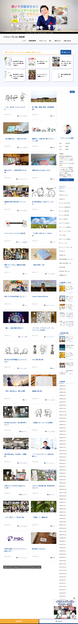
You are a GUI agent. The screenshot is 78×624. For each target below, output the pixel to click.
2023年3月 (61, 518)
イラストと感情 (23, 337)
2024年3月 (61, 479)
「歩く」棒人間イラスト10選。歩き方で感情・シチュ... (70, 314)
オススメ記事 (63, 219)
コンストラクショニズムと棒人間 (14, 233)
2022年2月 (61, 560)
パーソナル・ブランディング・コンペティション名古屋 (43, 329)
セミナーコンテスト (22, 179)
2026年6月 (61, 392)
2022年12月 (61, 528)
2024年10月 (61, 457)
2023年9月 (61, 499)
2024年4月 (61, 476)
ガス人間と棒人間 (37, 359)
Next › (34, 567)
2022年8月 (61, 541)
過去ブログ (58, 41)
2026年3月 (61, 402)
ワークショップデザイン (65, 247)
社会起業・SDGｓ (64, 271)
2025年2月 (61, 444)
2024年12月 (61, 450)
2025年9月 (61, 421)
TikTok (61, 199)
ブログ (53, 116)
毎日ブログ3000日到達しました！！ (15, 296)
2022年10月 (61, 534)
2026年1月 (61, 408)
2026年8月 (61, 385)
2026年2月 (61, 405)
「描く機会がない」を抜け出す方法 (15, 139)
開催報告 (62, 275)
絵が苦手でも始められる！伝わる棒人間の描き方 (18, 63)
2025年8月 (61, 424)
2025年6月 (61, 431)
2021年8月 (61, 580)
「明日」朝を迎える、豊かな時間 (14, 391)
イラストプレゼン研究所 (14, 36)
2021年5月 (61, 589)
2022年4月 (61, 554)
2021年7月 (61, 583)
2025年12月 (61, 411)
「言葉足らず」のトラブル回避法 (42, 422)
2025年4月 (61, 437)
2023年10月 (61, 495)
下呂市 (61, 251)
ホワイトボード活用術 (64, 239)
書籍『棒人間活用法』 (64, 263)
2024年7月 (61, 466)
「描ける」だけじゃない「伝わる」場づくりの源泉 (66, 63)
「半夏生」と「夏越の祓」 (40, 517)
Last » (39, 567)
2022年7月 (61, 544)
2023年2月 (61, 521)
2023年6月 (61, 508)
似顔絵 (61, 255)
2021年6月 (61, 586)
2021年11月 (61, 570)
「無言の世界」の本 (38, 265)
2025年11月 (61, 415)
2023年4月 (61, 515)
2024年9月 (61, 460)
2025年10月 (61, 418)
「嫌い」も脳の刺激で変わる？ (14, 328)
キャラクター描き (63, 223)
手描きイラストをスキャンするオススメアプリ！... (69, 298)
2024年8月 (61, 463)
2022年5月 (61, 550)
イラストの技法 (63, 215)
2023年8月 (61, 502)
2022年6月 (61, 547)
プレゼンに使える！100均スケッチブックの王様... (70, 306)
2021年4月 (61, 593)
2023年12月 (61, 489)
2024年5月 (61, 473)
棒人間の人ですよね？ (39, 549)
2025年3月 (61, 440)
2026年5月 (61, 395)
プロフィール (42, 41)
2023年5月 (61, 512)
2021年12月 (61, 567)
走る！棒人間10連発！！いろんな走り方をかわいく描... (70, 323)
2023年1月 (61, 525)
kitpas (61, 191)
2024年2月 (61, 483)
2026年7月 (61, 389)
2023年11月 (61, 492)
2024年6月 (61, 470)
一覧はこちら (66, 52)
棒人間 (53, 147)
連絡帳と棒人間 (37, 391)
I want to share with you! (40, 296)
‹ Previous (15, 567)
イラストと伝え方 (23, 116)
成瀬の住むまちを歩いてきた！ (41, 170)
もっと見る (66, 179)
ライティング (63, 243)
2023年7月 (61, 505)
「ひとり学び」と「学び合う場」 (14, 517)
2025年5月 (61, 434)
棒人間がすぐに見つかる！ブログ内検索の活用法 (18, 76)
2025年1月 (61, 447)
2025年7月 (61, 427)
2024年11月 (61, 453)
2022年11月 (61, 531)
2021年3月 (61, 596)
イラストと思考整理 (22, 242)
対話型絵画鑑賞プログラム (65, 259)
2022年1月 (61, 563)
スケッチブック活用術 (64, 227)
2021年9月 (61, 576)
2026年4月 (61, 398)
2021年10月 (61, 573)
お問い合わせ (67, 41)
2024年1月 (61, 486)
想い (50, 41)
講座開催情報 (32, 41)
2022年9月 (61, 538)
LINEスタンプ (23, 431)
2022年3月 (61, 557)
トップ (24, 41)
